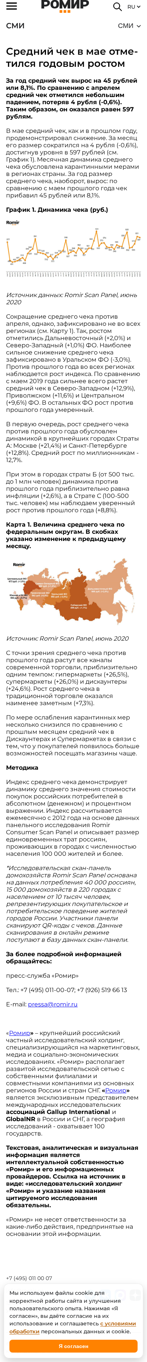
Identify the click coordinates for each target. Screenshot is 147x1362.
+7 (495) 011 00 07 (29, 1278)
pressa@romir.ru (53, 1004)
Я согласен (73, 1346)
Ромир (19, 1033)
